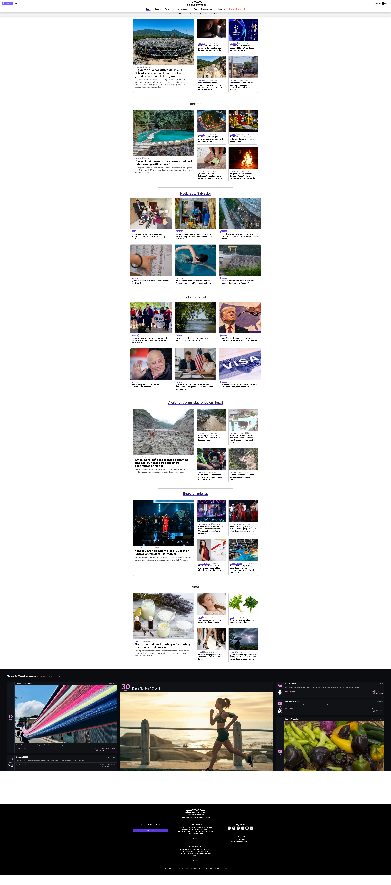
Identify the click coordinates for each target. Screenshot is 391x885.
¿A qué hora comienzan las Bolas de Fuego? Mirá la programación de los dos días (243, 176)
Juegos (186, 14)
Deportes (221, 9)
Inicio (148, 9)
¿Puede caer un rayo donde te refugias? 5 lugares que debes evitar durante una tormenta (243, 656)
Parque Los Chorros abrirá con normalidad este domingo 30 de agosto (163, 162)
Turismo (168, 9)
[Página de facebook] (229, 829)
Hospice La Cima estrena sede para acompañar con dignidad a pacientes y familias (148, 236)
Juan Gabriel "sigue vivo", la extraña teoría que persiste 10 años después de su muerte (243, 528)
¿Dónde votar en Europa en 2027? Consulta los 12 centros (150, 281)
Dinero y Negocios (221, 868)
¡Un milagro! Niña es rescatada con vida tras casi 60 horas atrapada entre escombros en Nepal (161, 462)
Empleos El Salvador (198, 14)
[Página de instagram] (238, 829)
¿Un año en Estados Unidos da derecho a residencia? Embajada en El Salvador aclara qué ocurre (194, 386)
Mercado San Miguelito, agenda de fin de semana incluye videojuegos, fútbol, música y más (242, 569)
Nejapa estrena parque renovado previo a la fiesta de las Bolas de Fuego (211, 139)
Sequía (159, 14)
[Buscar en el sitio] (15, 3)
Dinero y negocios (182, 9)
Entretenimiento (207, 9)
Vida (195, 9)
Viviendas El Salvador (214, 14)
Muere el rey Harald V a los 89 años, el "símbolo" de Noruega (147, 385)
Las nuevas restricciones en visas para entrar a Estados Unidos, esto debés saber (239, 385)
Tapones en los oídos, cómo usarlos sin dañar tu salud (210, 621)
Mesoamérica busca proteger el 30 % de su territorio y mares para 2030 (194, 339)
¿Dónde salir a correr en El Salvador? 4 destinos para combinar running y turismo (210, 176)
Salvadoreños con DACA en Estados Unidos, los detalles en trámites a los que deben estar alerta (151, 340)
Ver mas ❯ (195, 838)
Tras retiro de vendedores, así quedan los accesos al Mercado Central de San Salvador (243, 86)
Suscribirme (150, 830)
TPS (180, 14)
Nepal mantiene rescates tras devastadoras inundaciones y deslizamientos (211, 477)
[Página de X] (233, 829)
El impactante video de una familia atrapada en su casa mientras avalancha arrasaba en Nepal (242, 438)
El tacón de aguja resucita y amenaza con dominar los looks (210, 656)
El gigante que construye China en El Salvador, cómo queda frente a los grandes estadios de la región (159, 73)
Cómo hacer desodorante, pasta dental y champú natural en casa (163, 645)
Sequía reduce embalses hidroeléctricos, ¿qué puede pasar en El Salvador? (238, 281)
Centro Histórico (228, 14)
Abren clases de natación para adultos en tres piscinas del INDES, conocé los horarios (195, 281)
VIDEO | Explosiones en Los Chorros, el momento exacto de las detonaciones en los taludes (239, 236)
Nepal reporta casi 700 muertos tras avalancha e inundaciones (209, 437)
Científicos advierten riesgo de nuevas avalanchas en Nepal (242, 477)
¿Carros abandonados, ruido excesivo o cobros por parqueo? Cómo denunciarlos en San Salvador (195, 236)
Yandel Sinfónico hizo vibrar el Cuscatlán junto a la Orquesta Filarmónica (162, 552)
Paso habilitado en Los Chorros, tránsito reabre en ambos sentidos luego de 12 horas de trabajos (210, 86)
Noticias (158, 9)
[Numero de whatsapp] (242, 829)
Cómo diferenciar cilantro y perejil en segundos (242, 621)
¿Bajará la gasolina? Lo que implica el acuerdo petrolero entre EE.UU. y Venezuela (239, 339)
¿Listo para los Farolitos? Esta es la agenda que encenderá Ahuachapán (242, 139)
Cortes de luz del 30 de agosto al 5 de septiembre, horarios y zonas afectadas (210, 48)
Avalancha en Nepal (170, 14)
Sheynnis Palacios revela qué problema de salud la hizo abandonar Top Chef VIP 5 (210, 568)
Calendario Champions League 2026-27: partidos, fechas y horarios (242, 48)
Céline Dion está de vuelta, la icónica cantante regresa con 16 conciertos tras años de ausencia (211, 529)
